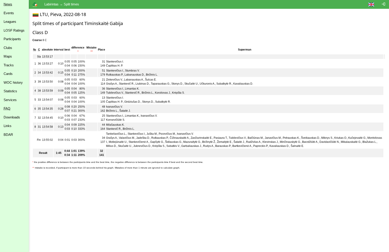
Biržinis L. (152, 74)
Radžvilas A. (253, 141)
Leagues (10, 21)
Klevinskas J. (270, 141)
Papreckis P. (260, 146)
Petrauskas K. (291, 137)
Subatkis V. (173, 146)
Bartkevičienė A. (242, 146)
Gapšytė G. (157, 141)
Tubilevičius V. (115, 92)
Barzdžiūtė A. (310, 141)
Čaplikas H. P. (114, 65)
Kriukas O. (340, 137)
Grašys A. (112, 83)
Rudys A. (208, 146)
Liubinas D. (142, 83)
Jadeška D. (143, 137)
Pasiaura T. (220, 137)
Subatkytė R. (224, 83)
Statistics (10, 91)
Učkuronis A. (207, 83)
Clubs (8, 48)
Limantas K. (132, 88)
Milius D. (111, 146)
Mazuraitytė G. (192, 141)
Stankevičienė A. (139, 141)
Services (10, 100)
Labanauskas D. (134, 74)
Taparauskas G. (160, 83)
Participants (12, 39)
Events (9, 13)
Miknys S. (327, 137)
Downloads (12, 117)
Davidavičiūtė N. (329, 141)
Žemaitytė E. (224, 141)
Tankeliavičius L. (116, 133)
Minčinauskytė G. (290, 141)
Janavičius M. (273, 137)
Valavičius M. (127, 137)
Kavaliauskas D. (243, 83)
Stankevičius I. (115, 61)
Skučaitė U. (191, 83)
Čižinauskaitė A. (179, 137)
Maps (8, 56)
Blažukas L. (369, 141)
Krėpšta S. (178, 92)
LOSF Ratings (14, 30)
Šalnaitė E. (297, 146)
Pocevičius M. (167, 133)
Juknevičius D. (142, 146)
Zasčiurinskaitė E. (201, 137)
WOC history (13, 82)
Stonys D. (177, 83)
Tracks (9, 65)
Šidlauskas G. (173, 141)
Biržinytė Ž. (209, 141)
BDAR (8, 134)
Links (7, 126)
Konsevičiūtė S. (115, 119)
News (8, 4)
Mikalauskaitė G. (351, 141)
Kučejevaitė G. (357, 137)
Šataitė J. (125, 110)
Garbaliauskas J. (191, 146)
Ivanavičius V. (114, 106)
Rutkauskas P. (114, 74)
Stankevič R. (126, 83)
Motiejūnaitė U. (118, 141)
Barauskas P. (223, 146)
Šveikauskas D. (310, 137)
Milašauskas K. (115, 124)
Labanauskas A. (134, 79)
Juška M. (152, 133)
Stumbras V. (132, 70)
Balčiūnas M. (255, 137)
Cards (8, 74)
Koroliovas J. (163, 92)
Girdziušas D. (132, 101)
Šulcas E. (150, 79)
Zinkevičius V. (114, 79)
